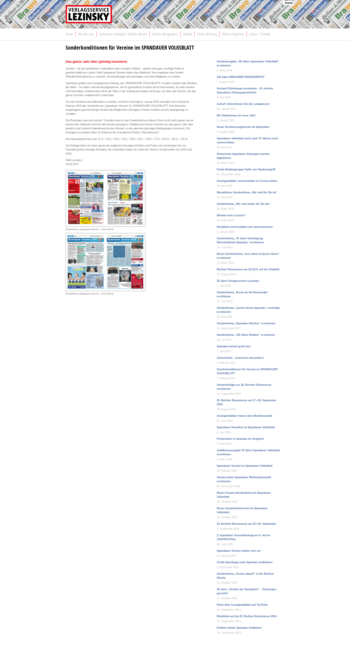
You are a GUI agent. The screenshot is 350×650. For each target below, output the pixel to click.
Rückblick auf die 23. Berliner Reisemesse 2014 (247, 616)
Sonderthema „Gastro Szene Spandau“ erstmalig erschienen (248, 309)
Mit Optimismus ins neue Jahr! (236, 115)
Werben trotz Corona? (231, 215)
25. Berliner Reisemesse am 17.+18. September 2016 (246, 402)
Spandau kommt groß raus (234, 346)
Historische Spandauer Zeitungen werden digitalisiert (243, 155)
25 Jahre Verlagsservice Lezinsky (238, 280)
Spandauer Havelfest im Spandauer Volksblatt (246, 427)
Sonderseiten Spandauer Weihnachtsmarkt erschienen (244, 479)
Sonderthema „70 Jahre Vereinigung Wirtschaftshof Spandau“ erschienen (240, 240)
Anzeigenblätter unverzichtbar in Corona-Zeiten (247, 180)
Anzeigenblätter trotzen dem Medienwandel (244, 415)
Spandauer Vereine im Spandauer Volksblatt (245, 465)
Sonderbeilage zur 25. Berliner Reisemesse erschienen (244, 386)
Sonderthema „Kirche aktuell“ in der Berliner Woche (245, 575)
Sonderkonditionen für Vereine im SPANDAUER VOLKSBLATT (247, 371)
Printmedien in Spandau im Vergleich (240, 438)
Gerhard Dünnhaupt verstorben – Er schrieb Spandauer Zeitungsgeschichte (245, 90)
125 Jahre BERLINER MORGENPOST (241, 76)
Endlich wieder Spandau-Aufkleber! (239, 627)
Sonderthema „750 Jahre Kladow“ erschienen (246, 334)
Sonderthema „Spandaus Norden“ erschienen (246, 323)
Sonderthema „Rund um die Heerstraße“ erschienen (243, 294)
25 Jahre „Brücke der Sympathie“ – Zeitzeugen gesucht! (246, 591)
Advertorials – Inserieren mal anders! (240, 357)
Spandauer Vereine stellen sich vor (239, 550)
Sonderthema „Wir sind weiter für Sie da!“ (244, 203)
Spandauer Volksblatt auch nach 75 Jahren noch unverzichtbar (247, 140)
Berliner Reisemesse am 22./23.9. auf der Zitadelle (248, 269)
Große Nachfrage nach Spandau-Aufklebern (245, 562)
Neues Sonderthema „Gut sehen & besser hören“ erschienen (248, 255)
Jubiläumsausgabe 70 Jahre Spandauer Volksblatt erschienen (248, 452)
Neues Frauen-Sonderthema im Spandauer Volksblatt (244, 494)
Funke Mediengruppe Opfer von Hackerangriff (246, 169)
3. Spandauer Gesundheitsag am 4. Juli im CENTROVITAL (243, 537)
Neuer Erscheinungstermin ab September (243, 126)
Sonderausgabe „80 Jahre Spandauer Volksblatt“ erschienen (248, 63)
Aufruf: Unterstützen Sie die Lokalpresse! (243, 103)
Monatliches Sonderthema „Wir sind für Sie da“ (247, 192)
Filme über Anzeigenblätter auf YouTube (242, 604)
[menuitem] (69, 34)
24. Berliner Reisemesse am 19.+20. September (246, 523)
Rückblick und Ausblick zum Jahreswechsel (245, 226)
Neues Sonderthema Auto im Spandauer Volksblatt (242, 510)
